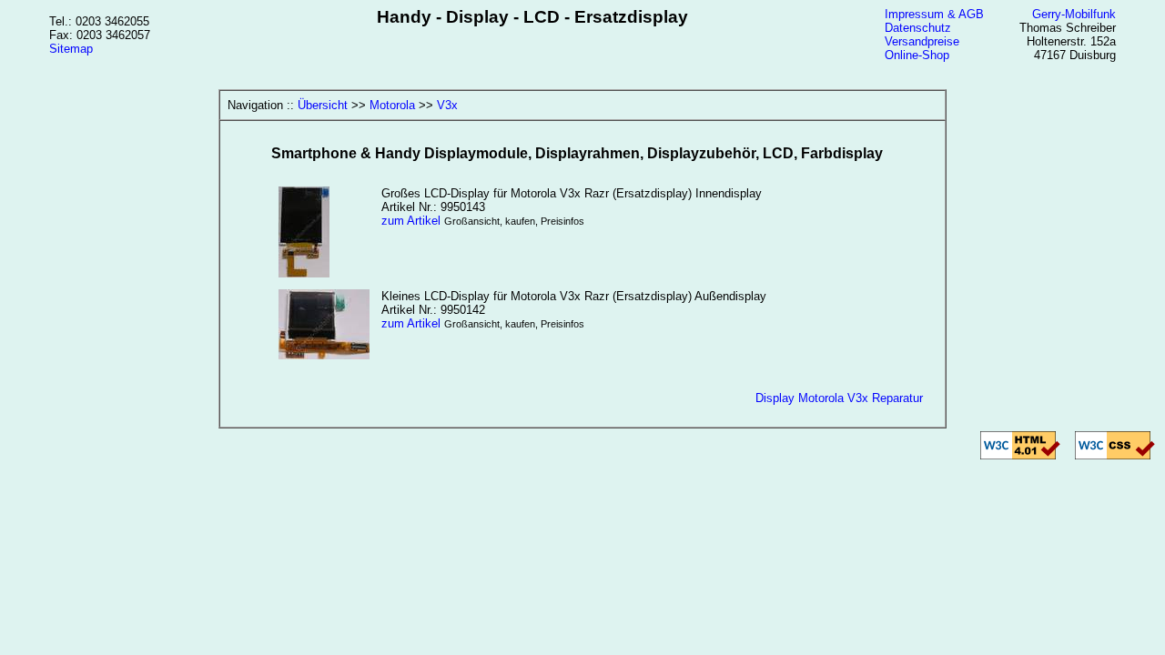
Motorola (392, 105)
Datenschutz (918, 28)
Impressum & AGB (934, 14)
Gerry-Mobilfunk (1074, 14)
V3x (447, 105)
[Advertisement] (582, 533)
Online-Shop (917, 55)
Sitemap (71, 48)
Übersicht (323, 105)
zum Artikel (411, 220)
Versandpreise (922, 41)
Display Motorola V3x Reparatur (839, 398)
